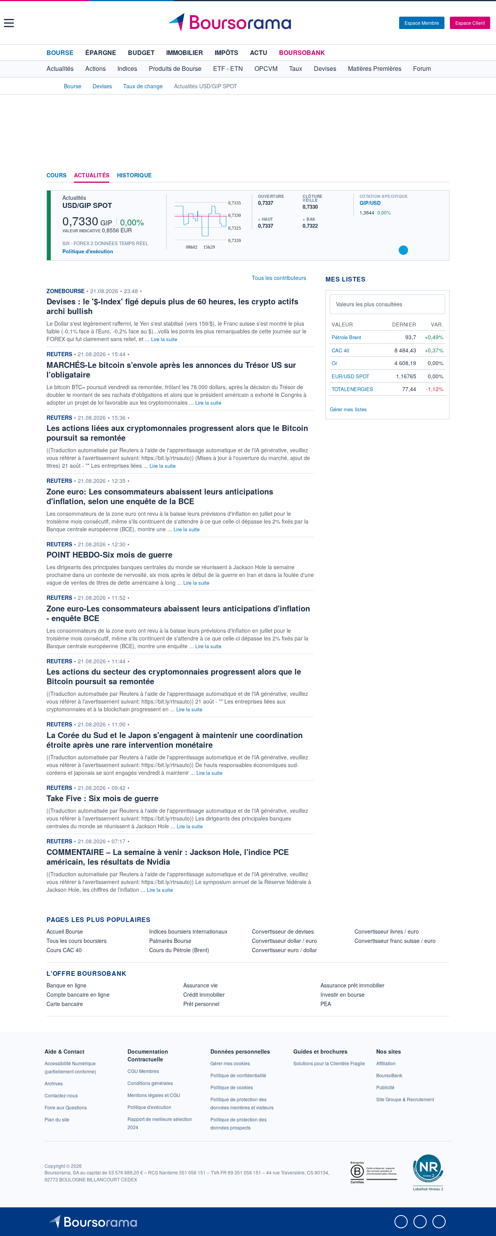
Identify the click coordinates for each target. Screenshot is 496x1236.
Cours (56, 175)
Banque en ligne (66, 985)
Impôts (226, 52)
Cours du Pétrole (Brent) (179, 950)
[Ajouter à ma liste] (403, 250)
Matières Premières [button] (374, 68)
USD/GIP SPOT (87, 205)
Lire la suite (164, 339)
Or (334, 363)
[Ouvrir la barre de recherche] (380, 23)
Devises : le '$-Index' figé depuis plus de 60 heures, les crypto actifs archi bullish (172, 305)
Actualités (91, 175)
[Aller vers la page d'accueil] (249, 23)
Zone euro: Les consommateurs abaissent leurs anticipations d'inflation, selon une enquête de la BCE (159, 496)
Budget (141, 52)
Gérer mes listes (348, 409)
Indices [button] (127, 68)
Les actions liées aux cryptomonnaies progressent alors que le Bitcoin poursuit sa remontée (177, 432)
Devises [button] (325, 68)
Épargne (100, 52)
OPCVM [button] (266, 68)
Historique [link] (134, 175)
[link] (54, 1083)
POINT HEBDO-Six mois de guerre (109, 554)
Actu (258, 52)
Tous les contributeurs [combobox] (279, 278)
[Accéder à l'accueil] (49, 85)
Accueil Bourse (64, 931)
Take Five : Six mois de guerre (102, 797)
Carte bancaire (64, 1004)
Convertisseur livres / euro (387, 931)
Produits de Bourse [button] (175, 68)
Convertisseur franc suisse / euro (395, 940)
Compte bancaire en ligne (78, 994)
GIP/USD (370, 202)
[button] (9, 23)
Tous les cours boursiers (76, 940)
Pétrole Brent (346, 337)
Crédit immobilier (204, 994)
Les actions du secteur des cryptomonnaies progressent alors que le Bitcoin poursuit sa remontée (173, 676)
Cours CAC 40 (64, 950)
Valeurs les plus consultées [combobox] (369, 304)
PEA (325, 1004)
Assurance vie (200, 985)
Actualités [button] (60, 68)
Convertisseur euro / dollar (284, 950)
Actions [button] (95, 68)
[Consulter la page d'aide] (391, 23)
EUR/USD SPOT (350, 376)
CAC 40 (340, 350)
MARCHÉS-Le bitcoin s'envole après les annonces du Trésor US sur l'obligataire (171, 369)
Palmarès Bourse (170, 940)
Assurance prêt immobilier (352, 985)
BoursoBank (302, 52)
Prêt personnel (201, 1004)
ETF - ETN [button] (228, 68)
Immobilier (184, 52)
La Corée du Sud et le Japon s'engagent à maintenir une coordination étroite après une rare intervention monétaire (174, 739)
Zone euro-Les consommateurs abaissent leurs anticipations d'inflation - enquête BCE (178, 613)
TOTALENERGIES (352, 389)
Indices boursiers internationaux (188, 931)
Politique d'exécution (87, 251)
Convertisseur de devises (283, 931)
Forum (422, 68)
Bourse (60, 52)
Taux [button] (295, 68)
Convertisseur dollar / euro (284, 940)
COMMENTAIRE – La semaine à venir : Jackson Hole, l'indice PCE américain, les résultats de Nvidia (167, 856)
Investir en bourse (342, 994)
